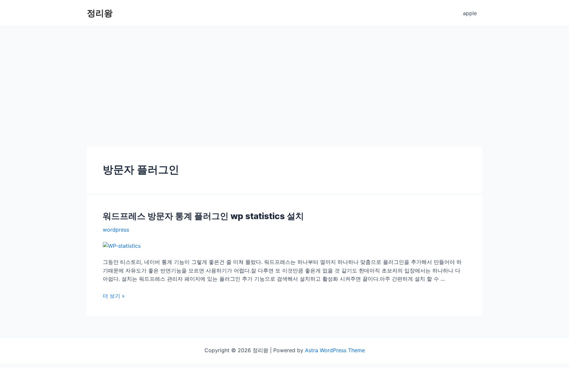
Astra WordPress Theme (335, 350)
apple (470, 13)
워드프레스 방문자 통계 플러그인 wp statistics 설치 (203, 216)
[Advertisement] (284, 76)
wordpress (116, 229)
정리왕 (100, 13)
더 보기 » (114, 296)
